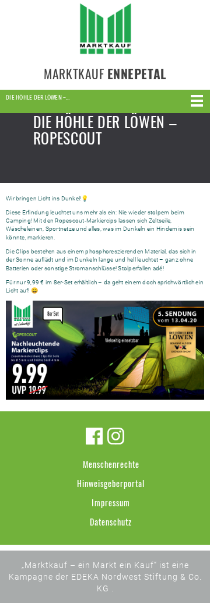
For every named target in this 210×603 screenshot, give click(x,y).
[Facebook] (94, 436)
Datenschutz (111, 522)
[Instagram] (115, 436)
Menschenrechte (111, 464)
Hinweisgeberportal (111, 483)
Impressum (111, 502)
